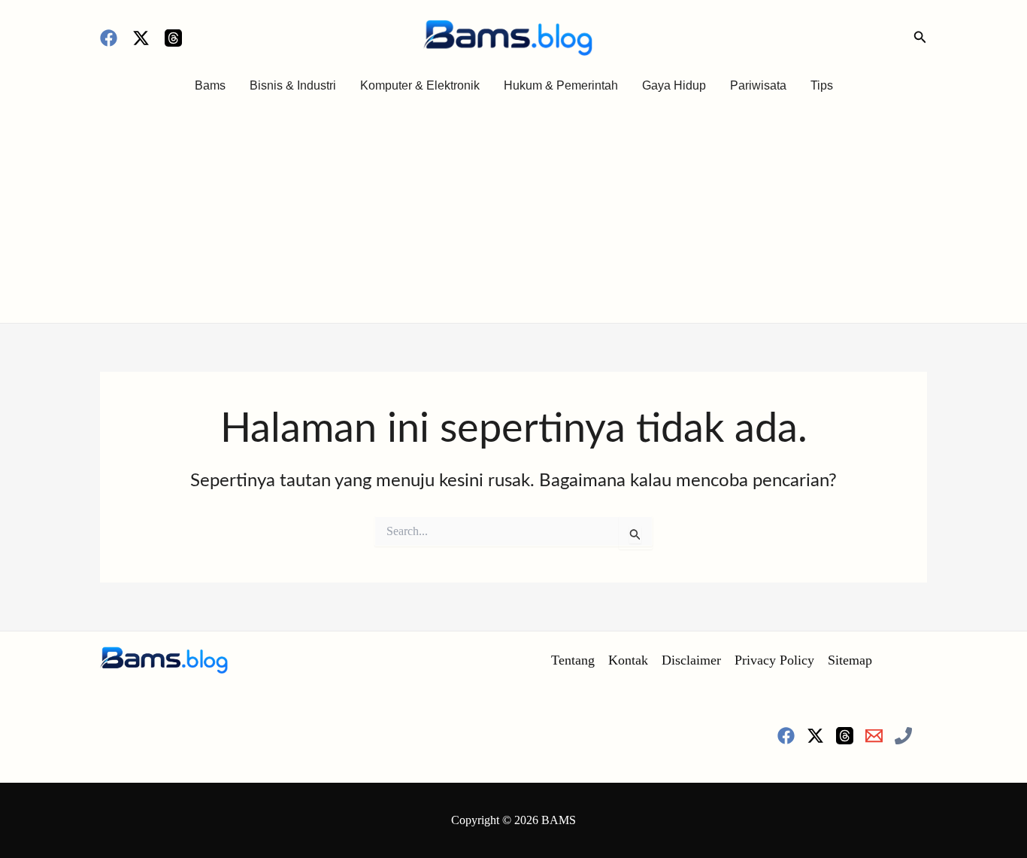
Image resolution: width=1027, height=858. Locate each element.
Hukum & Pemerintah (561, 85)
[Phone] (903, 735)
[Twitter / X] (141, 38)
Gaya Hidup (674, 85)
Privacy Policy (774, 660)
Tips (821, 85)
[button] (920, 37)
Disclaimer (691, 660)
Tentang (573, 660)
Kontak (628, 660)
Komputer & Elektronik (420, 85)
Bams (210, 85)
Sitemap (850, 660)
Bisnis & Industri (293, 85)
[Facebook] (108, 38)
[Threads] (173, 38)
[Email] (874, 735)
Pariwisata (758, 85)
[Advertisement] (513, 210)
